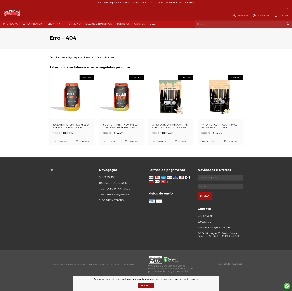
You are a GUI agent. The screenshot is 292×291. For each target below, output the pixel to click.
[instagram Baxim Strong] (287, 9)
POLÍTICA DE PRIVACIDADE (114, 188)
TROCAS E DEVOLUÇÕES (113, 183)
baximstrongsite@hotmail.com (214, 227)
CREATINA (53, 23)
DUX (152, 23)
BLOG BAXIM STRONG (111, 200)
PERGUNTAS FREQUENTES (114, 194)
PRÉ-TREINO (73, 23)
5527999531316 (205, 216)
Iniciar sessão (263, 15)
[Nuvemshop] (230, 264)
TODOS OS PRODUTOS (131, 23)
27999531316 (204, 221)
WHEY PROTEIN (33, 23)
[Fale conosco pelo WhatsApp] (287, 286)
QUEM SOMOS (107, 177)
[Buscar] (288, 24)
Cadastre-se (243, 15)
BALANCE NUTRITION (98, 23)
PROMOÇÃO (10, 23)
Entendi (146, 285)
